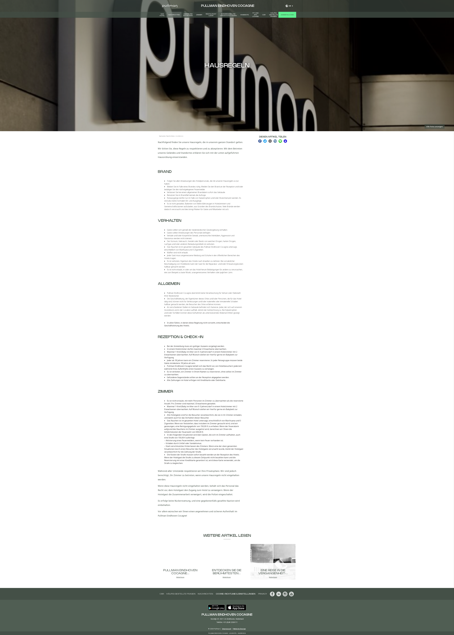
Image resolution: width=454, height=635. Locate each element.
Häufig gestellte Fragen (273, 14)
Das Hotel (162, 14)
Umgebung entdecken (188, 14)
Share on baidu (285, 141)
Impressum (226, 629)
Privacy (262, 594)
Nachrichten (174, 14)
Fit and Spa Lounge (255, 14)
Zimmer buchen (287, 14)
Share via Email (270, 141)
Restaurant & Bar (211, 14)
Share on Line (280, 141)
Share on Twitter (265, 141)
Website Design (239, 629)
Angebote (244, 14)
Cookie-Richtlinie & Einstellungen (235, 594)
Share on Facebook (260, 141)
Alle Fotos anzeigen (434, 126)
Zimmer (199, 14)
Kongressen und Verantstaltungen (228, 14)
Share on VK (275, 141)
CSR (264, 14)
